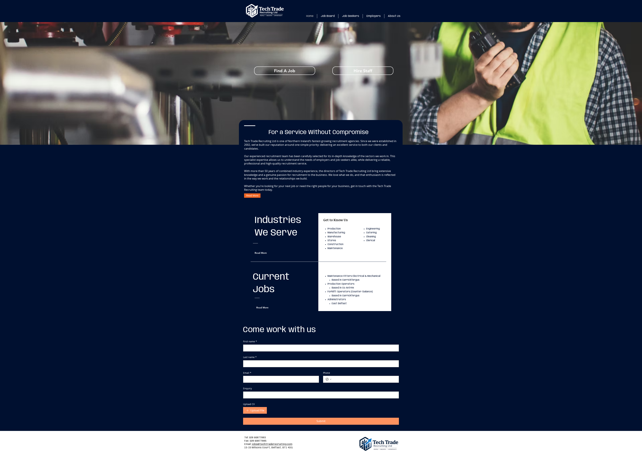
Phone (326, 372)
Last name (250, 357)
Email (247, 372)
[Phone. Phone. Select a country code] (328, 379)
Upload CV (249, 404)
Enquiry (247, 388)
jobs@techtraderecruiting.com (272, 444)
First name (250, 341)
